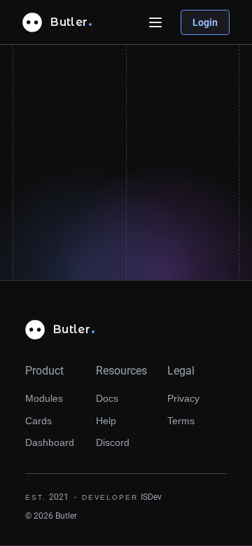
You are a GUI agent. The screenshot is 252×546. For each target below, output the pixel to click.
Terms (181, 420)
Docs (107, 398)
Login (205, 22)
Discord (113, 442)
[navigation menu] (155, 22)
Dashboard (49, 442)
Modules (44, 398)
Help (106, 420)
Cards (38, 420)
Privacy (183, 398)
